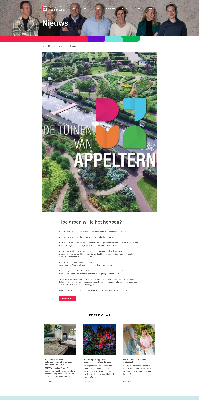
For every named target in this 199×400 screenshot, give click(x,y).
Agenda (125, 9)
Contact (150, 9)
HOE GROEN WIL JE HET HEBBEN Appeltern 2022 (81, 285)
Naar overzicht (67, 298)
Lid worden (110, 9)
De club (85, 9)
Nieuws (137, 9)
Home (73, 9)
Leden (97, 9)
